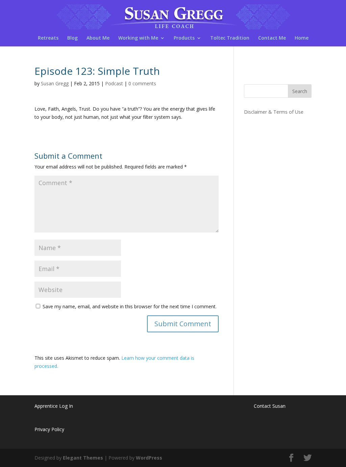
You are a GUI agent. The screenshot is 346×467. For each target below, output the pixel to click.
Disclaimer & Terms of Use (273, 112)
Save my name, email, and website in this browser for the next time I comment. (130, 306)
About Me (97, 38)
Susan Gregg (55, 83)
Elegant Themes (83, 457)
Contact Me (272, 38)
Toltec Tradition (229, 38)
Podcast (114, 83)
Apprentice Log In (53, 406)
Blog (72, 38)
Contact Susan (270, 406)
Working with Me (138, 38)
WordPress (149, 457)
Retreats (48, 38)
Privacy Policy (49, 429)
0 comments (142, 83)
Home (301, 38)
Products (184, 38)
